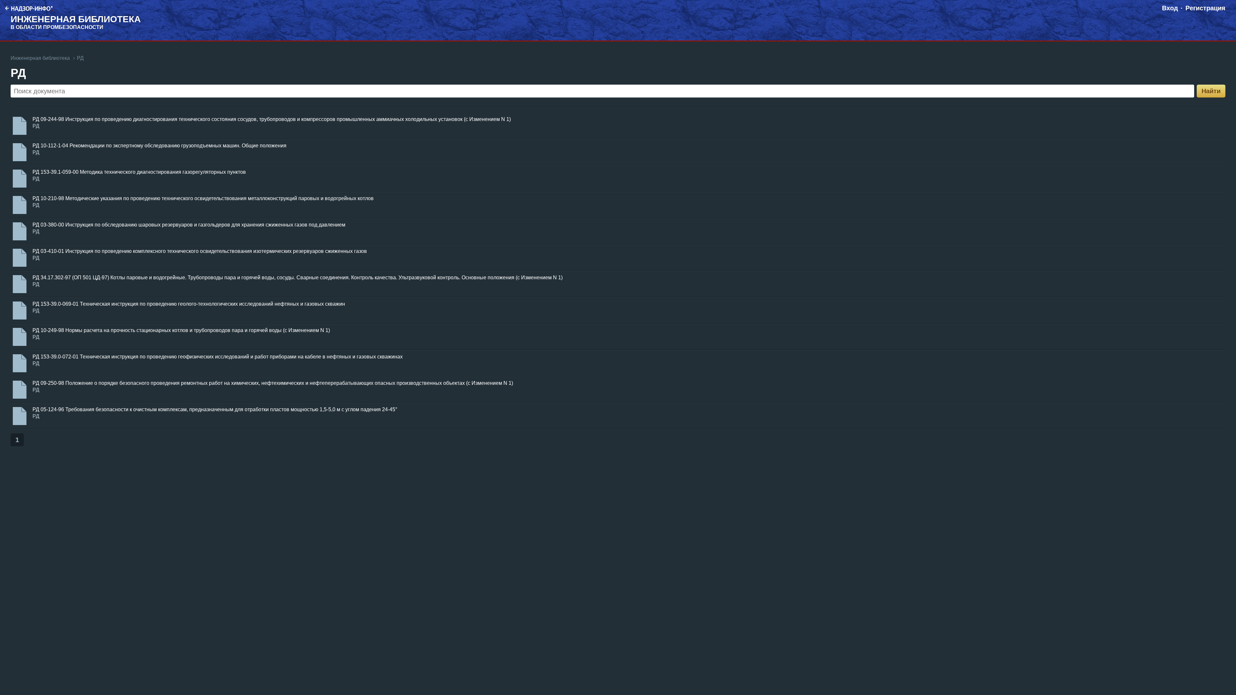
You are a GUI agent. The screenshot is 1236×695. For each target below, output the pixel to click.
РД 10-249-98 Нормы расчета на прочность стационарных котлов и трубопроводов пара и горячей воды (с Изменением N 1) (181, 330)
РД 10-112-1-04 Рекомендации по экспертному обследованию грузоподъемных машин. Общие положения (159, 145)
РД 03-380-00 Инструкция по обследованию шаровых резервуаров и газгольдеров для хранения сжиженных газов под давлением (189, 224)
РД (80, 58)
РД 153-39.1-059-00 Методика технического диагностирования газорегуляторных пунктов (139, 172)
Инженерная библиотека (40, 58)
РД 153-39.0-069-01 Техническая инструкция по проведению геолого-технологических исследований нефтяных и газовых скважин (189, 304)
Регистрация (1205, 8)
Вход (1170, 8)
